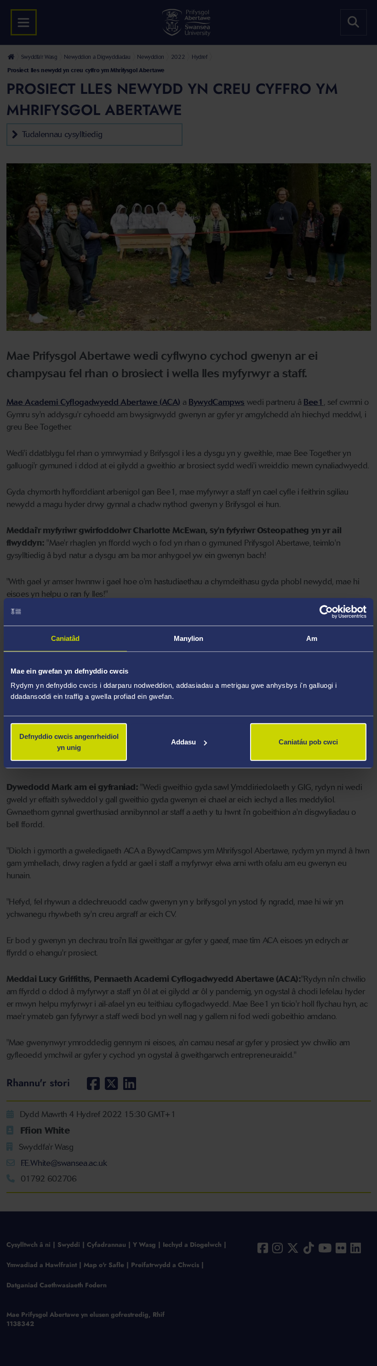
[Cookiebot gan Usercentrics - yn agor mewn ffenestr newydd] (326, 611)
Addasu (183, 742)
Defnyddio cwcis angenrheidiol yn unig (69, 741)
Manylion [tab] (189, 638)
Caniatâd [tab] (65, 638)
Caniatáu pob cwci (308, 742)
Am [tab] (311, 638)
